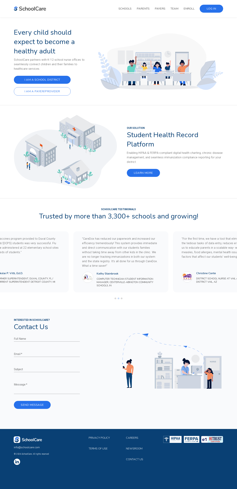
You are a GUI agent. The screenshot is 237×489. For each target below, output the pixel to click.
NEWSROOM (134, 449)
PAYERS (160, 9)
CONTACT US (134, 459)
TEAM (174, 9)
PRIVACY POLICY (99, 438)
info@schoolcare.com (27, 447)
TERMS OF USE (98, 449)
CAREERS (132, 438)
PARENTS (143, 9)
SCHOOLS (125, 9)
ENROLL (189, 9)
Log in (211, 9)
